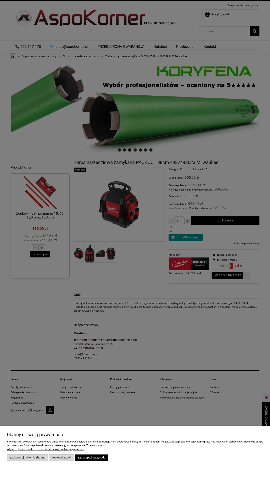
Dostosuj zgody (61, 457)
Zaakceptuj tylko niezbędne (27, 457)
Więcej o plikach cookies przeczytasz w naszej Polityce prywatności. (45, 449)
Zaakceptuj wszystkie (91, 457)
